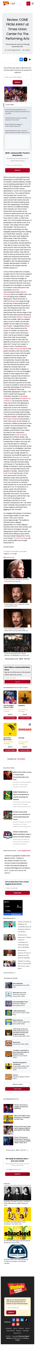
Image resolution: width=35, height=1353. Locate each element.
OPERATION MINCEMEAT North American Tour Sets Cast (15, 1223)
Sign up (17, 1174)
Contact (21, 1328)
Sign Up (17, 82)
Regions (18, 1331)
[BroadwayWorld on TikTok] (26, 1320)
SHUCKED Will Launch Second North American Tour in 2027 (16, 119)
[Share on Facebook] (21, 59)
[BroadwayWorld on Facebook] (13, 1320)
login (15, 554)
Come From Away (21, 538)
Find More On (16, 759)
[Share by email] (30, 59)
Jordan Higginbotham (24, 850)
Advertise (9, 1328)
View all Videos (9, 973)
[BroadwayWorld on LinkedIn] (22, 1320)
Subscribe (17, 893)
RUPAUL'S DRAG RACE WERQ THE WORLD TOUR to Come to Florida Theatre (22, 834)
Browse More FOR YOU (16, 1150)
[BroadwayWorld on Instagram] (18, 1320)
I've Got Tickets (10, 718)
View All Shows (17, 1084)
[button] (28, 4)
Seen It (10, 714)
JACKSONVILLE (14, 4)
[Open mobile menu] (33, 4)
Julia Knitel (8, 473)
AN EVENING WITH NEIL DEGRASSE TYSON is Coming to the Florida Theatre (16, 1261)
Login (23, 3)
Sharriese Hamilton (11, 419)
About (15, 1328)
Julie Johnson (21, 435)
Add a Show (17, 1089)
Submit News (11, 1331)
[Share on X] (25, 59)
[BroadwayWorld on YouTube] (18, 1324)
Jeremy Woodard (20, 349)
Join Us (27, 1328)
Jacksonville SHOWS (11, 978)
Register (18, 3)
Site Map (25, 1331)
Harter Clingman (24, 317)
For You (11, 557)
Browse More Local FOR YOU (17, 659)
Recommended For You (11, 1099)
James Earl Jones (20, 457)
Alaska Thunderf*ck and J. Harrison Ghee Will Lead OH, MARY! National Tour (17, 131)
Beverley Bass (13, 301)
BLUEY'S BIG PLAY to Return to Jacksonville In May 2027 (14, 125)
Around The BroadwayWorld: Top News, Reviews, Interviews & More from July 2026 (17, 111)
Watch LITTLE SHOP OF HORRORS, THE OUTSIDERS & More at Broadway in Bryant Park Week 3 (24, 927)
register (7, 554)
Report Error (17, 1333)
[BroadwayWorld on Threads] (13, 1324)
